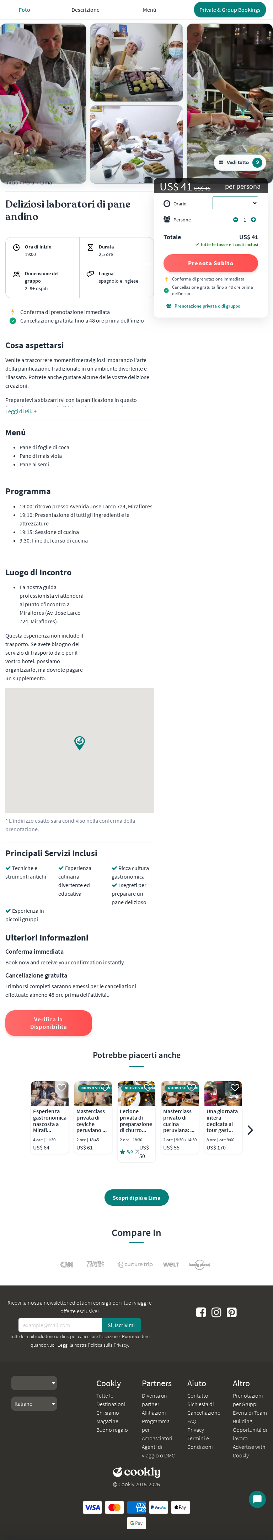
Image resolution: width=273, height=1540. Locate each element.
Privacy (195, 1429)
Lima (46, 182)
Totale (172, 237)
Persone (182, 219)
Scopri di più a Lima (137, 1197)
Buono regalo (112, 1429)
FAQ (191, 1421)
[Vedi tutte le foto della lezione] (43, 103)
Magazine (107, 1421)
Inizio (11, 182)
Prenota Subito (211, 263)
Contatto (197, 1395)
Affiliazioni (154, 1412)
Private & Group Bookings (230, 9)
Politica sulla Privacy (108, 1345)
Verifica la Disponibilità (49, 1023)
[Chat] (257, 1499)
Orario (180, 203)
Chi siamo (107, 1412)
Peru (28, 182)
